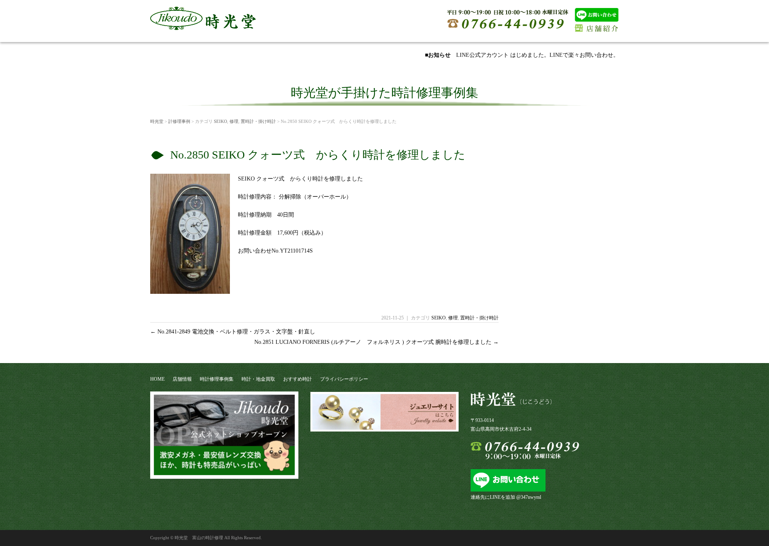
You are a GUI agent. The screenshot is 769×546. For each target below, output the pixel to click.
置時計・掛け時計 (258, 121)
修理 (233, 121)
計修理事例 (179, 121)
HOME (157, 379)
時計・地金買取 (258, 379)
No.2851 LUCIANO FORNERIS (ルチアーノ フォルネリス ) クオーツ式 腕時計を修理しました (376, 342)
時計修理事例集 (217, 379)
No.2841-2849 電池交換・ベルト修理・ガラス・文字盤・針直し (232, 332)
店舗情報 (182, 379)
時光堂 (156, 121)
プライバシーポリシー (344, 379)
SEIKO (220, 121)
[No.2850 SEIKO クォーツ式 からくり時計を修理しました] (190, 291)
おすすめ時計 (297, 379)
